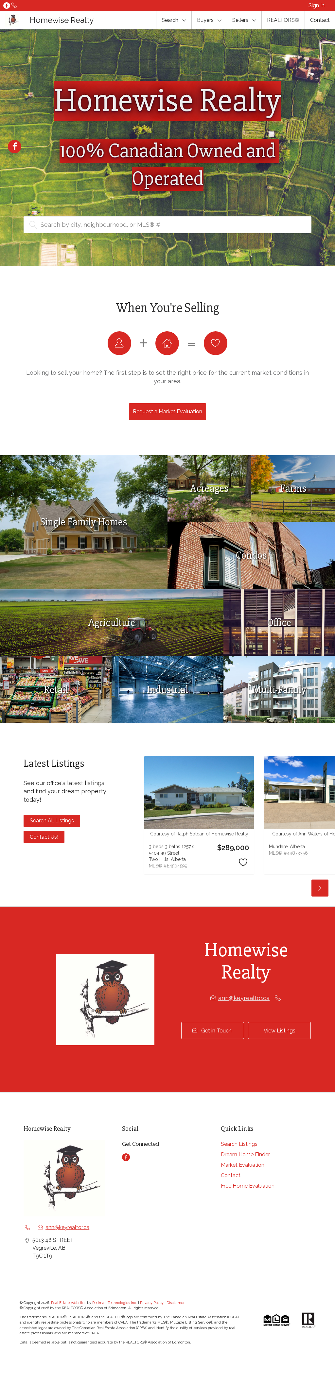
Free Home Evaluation (247, 1186)
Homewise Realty (62, 20)
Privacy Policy (152, 1303)
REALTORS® (283, 20)
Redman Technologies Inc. (115, 1303)
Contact (320, 20)
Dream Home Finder (245, 1154)
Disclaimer (176, 1303)
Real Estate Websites (69, 1303)
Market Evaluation (242, 1165)
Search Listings (239, 1144)
